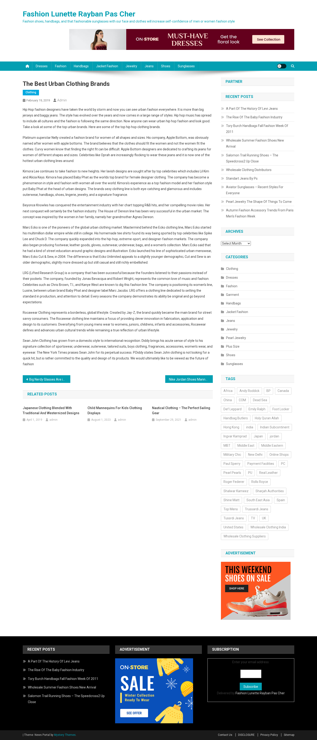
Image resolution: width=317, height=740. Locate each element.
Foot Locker (280, 409)
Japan (258, 436)
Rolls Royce (259, 482)
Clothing (31, 92)
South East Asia (258, 500)
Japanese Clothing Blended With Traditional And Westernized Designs (51, 410)
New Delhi (255, 454)
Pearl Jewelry (236, 338)
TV (253, 518)
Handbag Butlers (235, 418)
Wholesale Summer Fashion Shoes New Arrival (255, 143)
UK (264, 518)
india (249, 427)
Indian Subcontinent (274, 427)
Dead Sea (260, 400)
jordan (274, 436)
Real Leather (268, 473)
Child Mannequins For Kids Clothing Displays (114, 410)
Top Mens (230, 509)
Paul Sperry (231, 463)
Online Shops (279, 454)
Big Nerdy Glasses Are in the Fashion (49, 379)
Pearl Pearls (232, 473)
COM (242, 400)
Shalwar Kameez (236, 491)
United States (233, 527)
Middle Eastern (272, 445)
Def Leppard (232, 409)
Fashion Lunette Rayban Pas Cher (79, 14)
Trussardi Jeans (256, 509)
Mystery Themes (65, 735)
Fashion (60, 66)
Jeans (149, 66)
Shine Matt (231, 500)
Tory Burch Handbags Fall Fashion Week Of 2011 (257, 129)
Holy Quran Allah (267, 418)
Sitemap (289, 735)
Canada (283, 391)
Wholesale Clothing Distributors (249, 170)
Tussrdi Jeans (233, 518)
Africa (228, 391)
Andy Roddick (249, 391)
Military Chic (232, 454)
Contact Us (225, 735)
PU (250, 473)
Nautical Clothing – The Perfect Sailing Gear (181, 410)
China (227, 400)
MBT (226, 445)
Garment (232, 295)
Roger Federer (233, 482)
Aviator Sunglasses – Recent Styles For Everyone (254, 190)
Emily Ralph (257, 409)
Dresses (42, 66)
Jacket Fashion (107, 66)
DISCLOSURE (246, 735)
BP (268, 391)
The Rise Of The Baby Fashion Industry (254, 117)
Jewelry (131, 66)
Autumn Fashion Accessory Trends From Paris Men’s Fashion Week (260, 213)
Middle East (245, 445)
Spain (281, 500)
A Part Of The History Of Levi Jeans (252, 108)
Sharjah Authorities (270, 491)
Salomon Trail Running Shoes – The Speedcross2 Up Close (252, 158)
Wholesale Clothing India (268, 527)
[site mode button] (281, 66)
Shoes (165, 66)
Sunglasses (186, 66)
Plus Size (232, 346)
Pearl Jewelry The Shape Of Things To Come (259, 202)
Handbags (81, 66)
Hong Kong (231, 427)
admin (62, 100)
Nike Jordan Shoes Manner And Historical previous (191, 379)
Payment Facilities (260, 463)
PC (283, 463)
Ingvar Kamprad (235, 436)
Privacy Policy (269, 735)
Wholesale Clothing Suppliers (244, 536)
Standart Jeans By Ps (242, 178)
